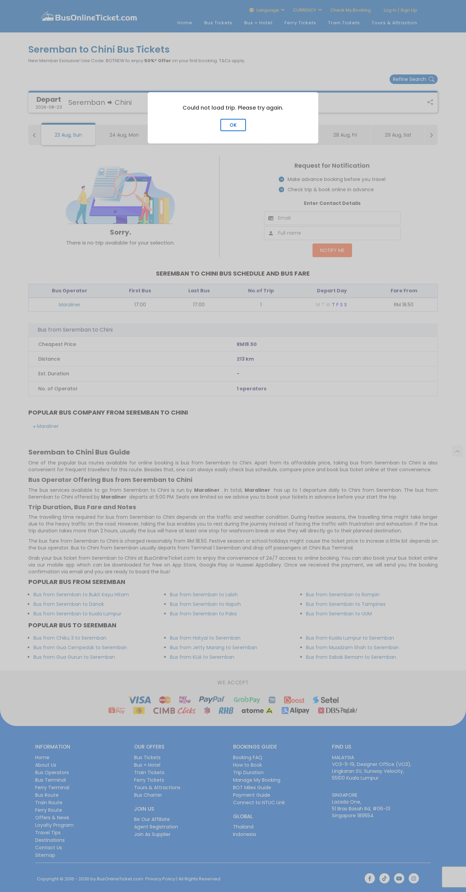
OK (233, 125)
